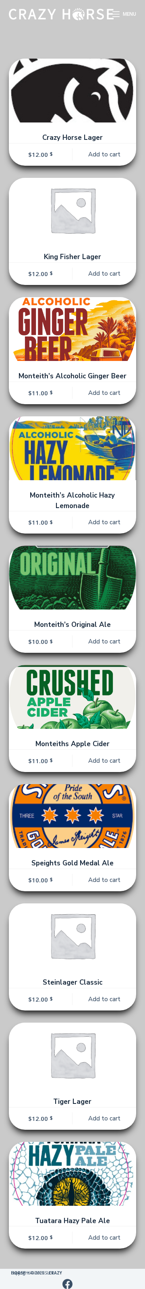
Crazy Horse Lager (72, 137)
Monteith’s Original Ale (72, 624)
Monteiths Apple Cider (72, 744)
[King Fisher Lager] (73, 210)
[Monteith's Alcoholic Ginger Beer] (73, 329)
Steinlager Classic (72, 982)
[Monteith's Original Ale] (73, 578)
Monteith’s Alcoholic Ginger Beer (72, 376)
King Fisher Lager (72, 257)
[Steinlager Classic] (73, 935)
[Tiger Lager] (73, 1054)
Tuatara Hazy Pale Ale (72, 1221)
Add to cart (104, 154)
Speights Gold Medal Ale (72, 863)
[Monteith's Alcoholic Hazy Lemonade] (73, 448)
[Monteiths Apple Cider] (73, 697)
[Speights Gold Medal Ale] (73, 816)
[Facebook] (67, 1284)
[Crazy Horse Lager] (73, 90)
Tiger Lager (72, 1101)
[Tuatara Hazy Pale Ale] (73, 1174)
